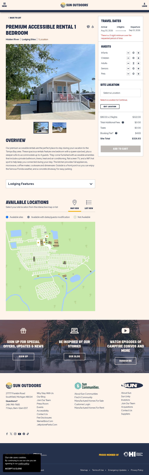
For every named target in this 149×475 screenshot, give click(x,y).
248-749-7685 (13, 404)
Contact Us (42, 414)
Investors (125, 399)
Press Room (42, 403)
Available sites (16, 217)
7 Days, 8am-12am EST (17, 408)
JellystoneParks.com (47, 424)
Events (40, 407)
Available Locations (27, 202)
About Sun (126, 393)
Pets (103, 73)
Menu (4, 6)
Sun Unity (125, 396)
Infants (104, 52)
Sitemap (84, 470)
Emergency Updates (117, 470)
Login (144, 6)
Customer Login (82, 404)
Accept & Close (13, 469)
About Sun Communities (86, 393)
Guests (106, 46)
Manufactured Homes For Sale (89, 400)
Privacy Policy (137, 470)
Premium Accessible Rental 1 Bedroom (41, 30)
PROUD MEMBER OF (109, 455)
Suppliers (125, 413)
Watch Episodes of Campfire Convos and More (125, 346)
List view (89, 208)
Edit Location (111, 107)
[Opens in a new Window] (41, 454)
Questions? (11, 401)
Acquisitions (127, 406)
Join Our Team (44, 400)
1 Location (43, 39)
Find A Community (83, 397)
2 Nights (120, 27)
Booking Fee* (106, 133)
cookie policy (23, 463)
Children (105, 58)
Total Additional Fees (110, 122)
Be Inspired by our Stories (74, 344)
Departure (135, 27)
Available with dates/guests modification (50, 217)
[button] (23, 356)
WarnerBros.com (45, 421)
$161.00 (104, 117)
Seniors (104, 68)
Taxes (103, 127)
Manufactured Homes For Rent (89, 407)
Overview (15, 140)
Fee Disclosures (44, 417)
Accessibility (43, 410)
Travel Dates (111, 21)
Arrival (104, 27)
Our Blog (41, 396)
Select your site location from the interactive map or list (32, 207)
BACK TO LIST (15, 18)
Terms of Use (98, 470)
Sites (29, 39)
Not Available (84, 217)
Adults (104, 63)
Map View (74, 208)
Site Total (105, 138)
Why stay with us (45, 393)
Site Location (109, 84)
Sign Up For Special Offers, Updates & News (23, 344)
